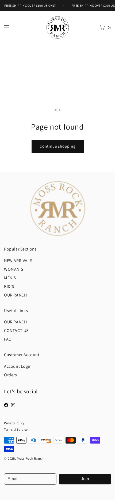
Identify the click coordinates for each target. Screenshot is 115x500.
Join (85, 479)
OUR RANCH (15, 295)
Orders (10, 375)
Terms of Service (16, 429)
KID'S (9, 286)
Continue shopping (58, 146)
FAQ (8, 339)
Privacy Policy (14, 423)
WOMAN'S (13, 269)
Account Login (18, 366)
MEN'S (10, 278)
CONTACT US (16, 330)
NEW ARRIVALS (18, 260)
